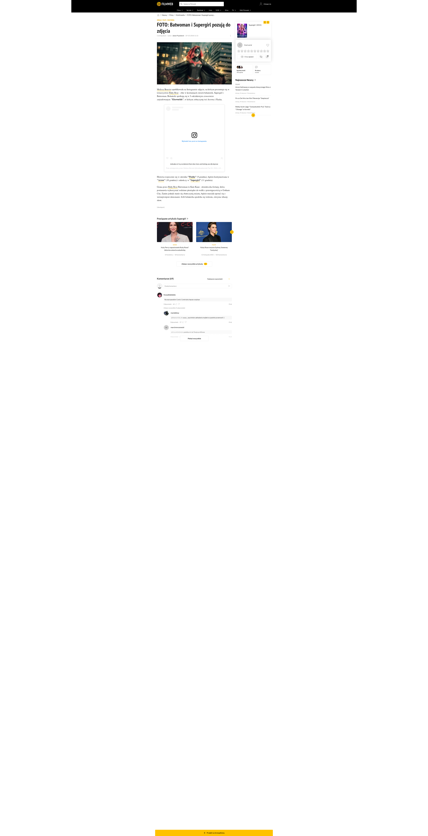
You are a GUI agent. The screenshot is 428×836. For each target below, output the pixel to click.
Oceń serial (248, 45)
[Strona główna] (158, 15)
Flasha (192, 176)
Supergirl (195, 180)
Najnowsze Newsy (244, 80)
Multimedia (180, 15)
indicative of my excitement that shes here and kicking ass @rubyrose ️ (194, 164)
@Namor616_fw (177, 318)
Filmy (171, 15)
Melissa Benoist (164, 89)
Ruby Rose (174, 92)
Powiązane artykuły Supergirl (171, 218)
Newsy (164, 15)
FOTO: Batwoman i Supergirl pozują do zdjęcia (201, 15)
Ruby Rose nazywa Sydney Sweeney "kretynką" (214, 248)
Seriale (159, 20)
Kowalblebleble (170, 295)
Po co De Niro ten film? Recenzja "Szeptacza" (252, 98)
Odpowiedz (168, 304)
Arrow (161, 180)
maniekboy (175, 313)
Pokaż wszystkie (194, 338)
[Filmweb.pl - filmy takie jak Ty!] (165, 4)
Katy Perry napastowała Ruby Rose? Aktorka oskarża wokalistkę (175, 248)
